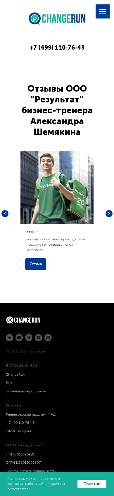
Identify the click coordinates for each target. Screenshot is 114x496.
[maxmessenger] (48, 337)
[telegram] (28, 337)
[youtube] (19, 337)
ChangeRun (15, 374)
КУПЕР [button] (32, 232)
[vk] (9, 337)
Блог (9, 383)
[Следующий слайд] (109, 213)
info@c (11, 431)
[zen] (38, 337)
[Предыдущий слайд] (4, 213)
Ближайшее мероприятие (26, 391)
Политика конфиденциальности (31, 471)
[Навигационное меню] (102, 11)
